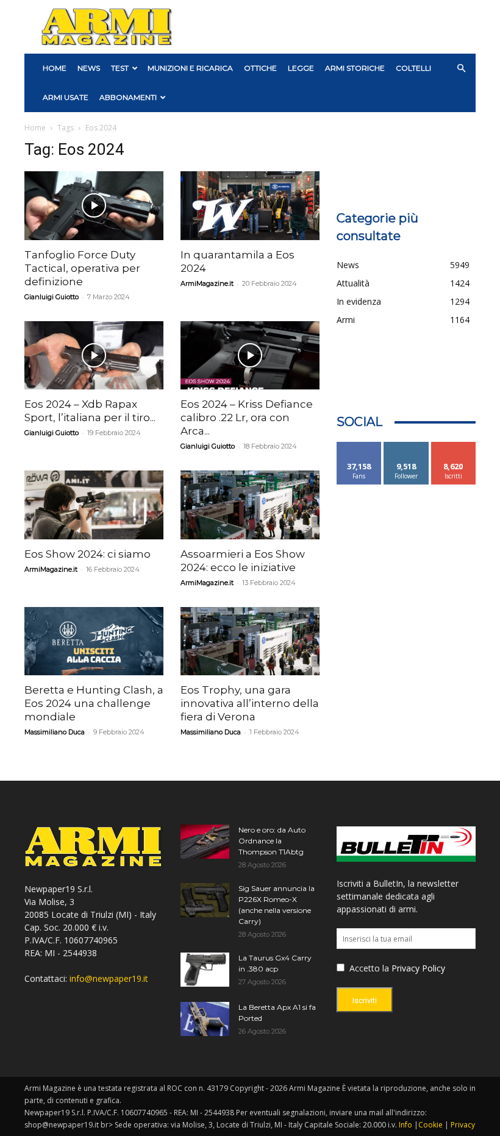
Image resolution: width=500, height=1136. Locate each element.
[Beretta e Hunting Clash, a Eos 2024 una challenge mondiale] (93, 641)
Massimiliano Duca (54, 732)
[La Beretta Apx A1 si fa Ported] (204, 1019)
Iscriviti (453, 446)
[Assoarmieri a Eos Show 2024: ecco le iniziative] (250, 504)
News (88, 68)
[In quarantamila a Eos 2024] (250, 205)
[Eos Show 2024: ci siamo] (93, 504)
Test (120, 68)
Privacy (463, 1125)
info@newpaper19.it (109, 978)
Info (405, 1125)
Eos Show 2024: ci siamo (87, 554)
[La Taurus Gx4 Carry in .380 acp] (204, 970)
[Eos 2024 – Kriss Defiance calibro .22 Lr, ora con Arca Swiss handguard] (250, 355)
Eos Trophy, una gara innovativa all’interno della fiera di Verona (249, 703)
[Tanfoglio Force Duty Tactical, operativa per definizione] (93, 205)
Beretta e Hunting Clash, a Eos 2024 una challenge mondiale (93, 703)
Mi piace (359, 446)
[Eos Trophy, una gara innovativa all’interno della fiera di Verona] (250, 641)
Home (35, 127)
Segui (406, 446)
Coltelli (413, 68)
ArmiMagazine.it (207, 283)
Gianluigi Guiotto (51, 297)
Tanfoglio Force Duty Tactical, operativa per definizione (82, 268)
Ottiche (260, 68)
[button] (461, 68)
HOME (54, 68)
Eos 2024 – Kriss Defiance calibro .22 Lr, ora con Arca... (246, 417)
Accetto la (368, 968)
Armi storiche (355, 68)
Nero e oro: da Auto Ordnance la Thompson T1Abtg (271, 840)
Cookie (430, 1125)
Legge (301, 68)
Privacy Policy (418, 968)
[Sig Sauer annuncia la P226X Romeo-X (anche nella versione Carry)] (204, 900)
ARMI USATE (65, 97)
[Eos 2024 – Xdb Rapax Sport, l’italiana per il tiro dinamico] (93, 355)
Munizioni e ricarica (190, 68)
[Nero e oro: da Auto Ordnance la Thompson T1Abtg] (204, 842)
